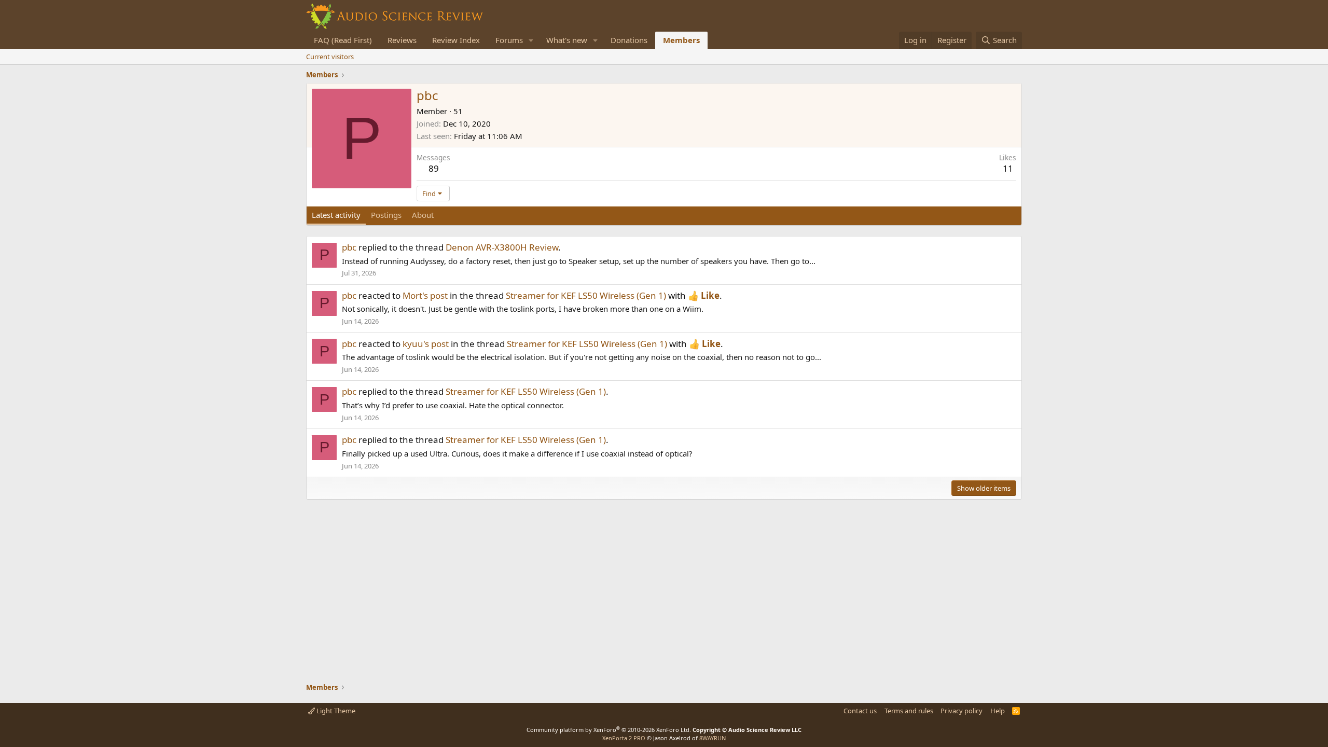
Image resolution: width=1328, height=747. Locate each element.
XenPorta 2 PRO (623, 738)
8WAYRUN (712, 738)
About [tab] (423, 215)
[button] (531, 40)
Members (681, 40)
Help (997, 710)
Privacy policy (961, 710)
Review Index (456, 40)
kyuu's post (426, 344)
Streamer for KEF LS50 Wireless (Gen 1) (586, 295)
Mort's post (425, 295)
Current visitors (330, 56)
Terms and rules (908, 710)
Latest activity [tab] (336, 215)
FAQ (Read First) (343, 40)
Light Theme (335, 710)
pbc (349, 247)
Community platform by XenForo (609, 730)
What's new (566, 40)
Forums (509, 40)
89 (433, 168)
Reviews (402, 40)
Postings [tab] (386, 215)
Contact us (860, 710)
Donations (629, 40)
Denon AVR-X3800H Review (502, 247)
